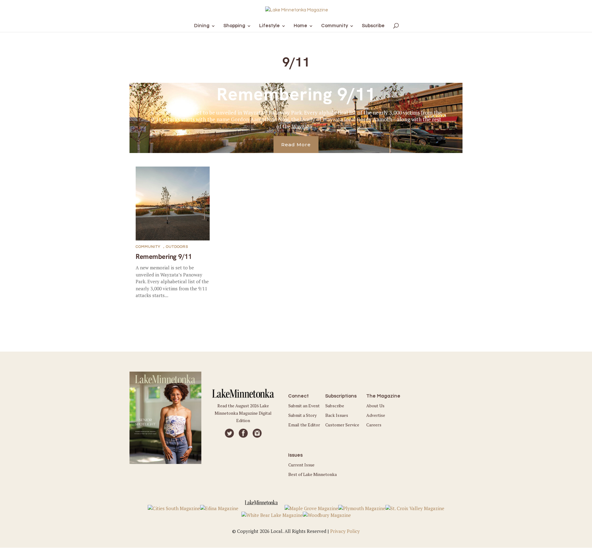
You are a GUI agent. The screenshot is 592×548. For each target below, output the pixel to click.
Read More (296, 144)
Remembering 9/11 (296, 94)
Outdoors (177, 247)
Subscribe (334, 406)
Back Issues (336, 415)
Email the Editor (304, 425)
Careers (373, 425)
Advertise (375, 415)
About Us (375, 406)
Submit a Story (302, 415)
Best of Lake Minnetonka (312, 474)
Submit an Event (304, 406)
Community (148, 247)
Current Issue (301, 465)
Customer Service (342, 425)
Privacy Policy (345, 531)
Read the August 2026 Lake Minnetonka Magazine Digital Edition (243, 413)
